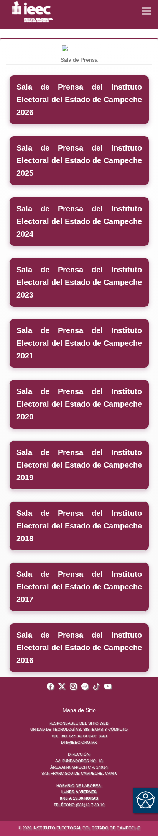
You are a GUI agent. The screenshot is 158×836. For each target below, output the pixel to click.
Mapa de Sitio (79, 710)
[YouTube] (107, 686)
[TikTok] (96, 686)
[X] (61, 686)
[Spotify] (84, 686)
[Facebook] (50, 686)
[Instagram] (73, 686)
